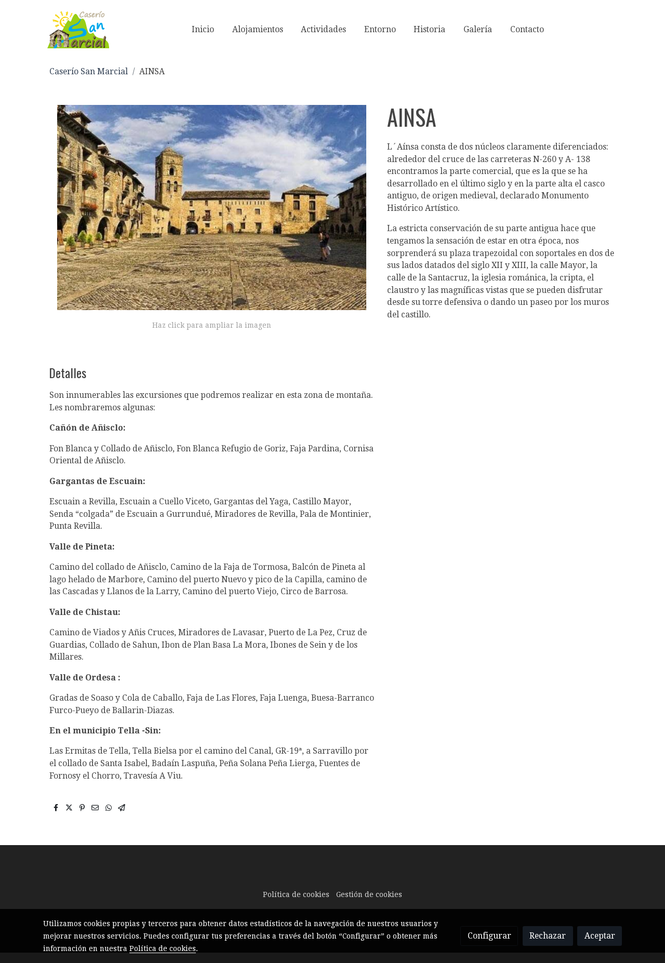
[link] (78, 29)
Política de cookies (296, 894)
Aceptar (599, 936)
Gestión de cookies (369, 894)
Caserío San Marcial (88, 71)
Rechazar (547, 936)
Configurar (489, 936)
